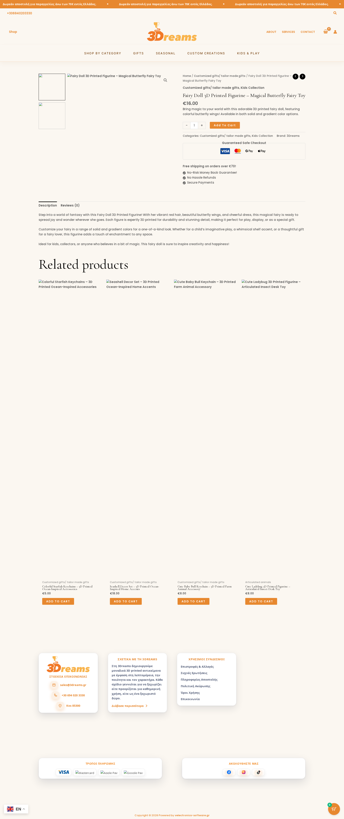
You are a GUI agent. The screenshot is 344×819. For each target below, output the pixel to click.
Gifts (138, 53)
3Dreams (293, 136)
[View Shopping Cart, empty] (325, 32)
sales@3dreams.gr (73, 685)
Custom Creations (206, 53)
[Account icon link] (335, 32)
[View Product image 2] (52, 115)
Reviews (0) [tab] (70, 205)
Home (187, 76)
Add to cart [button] (58, 601)
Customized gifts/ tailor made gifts (219, 76)
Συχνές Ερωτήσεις (194, 673)
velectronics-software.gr (192, 815)
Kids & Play (248, 53)
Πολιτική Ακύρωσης (195, 686)
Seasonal (165, 53)
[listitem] (229, 772)
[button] (335, 13)
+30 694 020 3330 (73, 695)
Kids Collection (252, 88)
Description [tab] (48, 205)
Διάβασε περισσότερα (128, 706)
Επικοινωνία (190, 699)
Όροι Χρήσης (190, 693)
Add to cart (225, 125)
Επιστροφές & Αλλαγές (197, 666)
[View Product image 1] (52, 87)
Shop (13, 32)
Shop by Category (102, 53)
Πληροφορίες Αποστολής (199, 679)
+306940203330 (19, 13)
